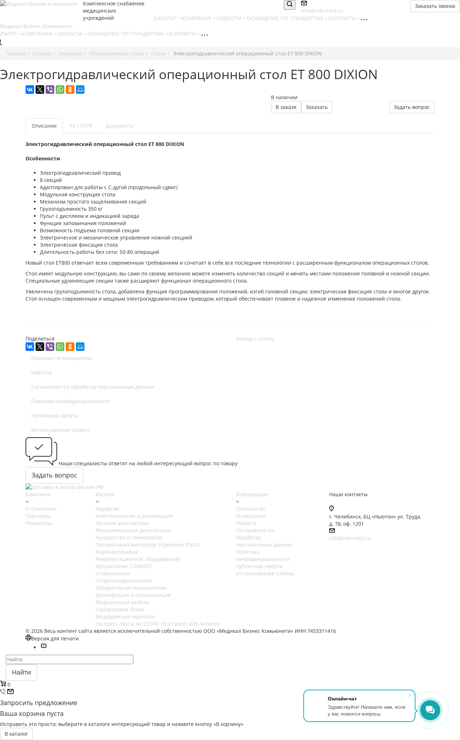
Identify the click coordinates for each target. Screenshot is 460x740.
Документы (119, 125)
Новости (41, 372)
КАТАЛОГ (166, 18)
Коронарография (117, 551)
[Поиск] (289, 5)
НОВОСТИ (230, 18)
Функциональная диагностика (133, 530)
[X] (40, 89)
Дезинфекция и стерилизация (133, 594)
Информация (252, 494)
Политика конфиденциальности (70, 401)
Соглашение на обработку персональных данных (92, 386)
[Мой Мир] (80, 89)
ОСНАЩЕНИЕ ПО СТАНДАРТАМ (286, 18)
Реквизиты (39, 523)
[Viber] (50, 89)
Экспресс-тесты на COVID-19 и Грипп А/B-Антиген (158, 623)
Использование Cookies (60, 429)
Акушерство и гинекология (129, 537)
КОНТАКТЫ (342, 18)
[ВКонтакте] (30, 89)
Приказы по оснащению (61, 358)
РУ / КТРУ (81, 125)
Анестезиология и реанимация (134, 515)
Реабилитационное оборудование (138, 559)
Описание (44, 125)
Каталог (105, 494)
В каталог (16, 733)
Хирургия (107, 508)
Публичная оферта (54, 415)
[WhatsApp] (60, 89)
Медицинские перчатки (125, 616)
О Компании (41, 508)
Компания (38, 494)
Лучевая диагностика (122, 523)
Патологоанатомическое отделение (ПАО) (147, 544)
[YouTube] (43, 647)
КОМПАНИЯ (197, 18)
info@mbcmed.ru (350, 538)
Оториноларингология (124, 580)
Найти (21, 672)
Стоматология (113, 573)
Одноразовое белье (120, 609)
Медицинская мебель (122, 602)
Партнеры (38, 515)
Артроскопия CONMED (124, 566)
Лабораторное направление (131, 587)
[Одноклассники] (70, 89)
